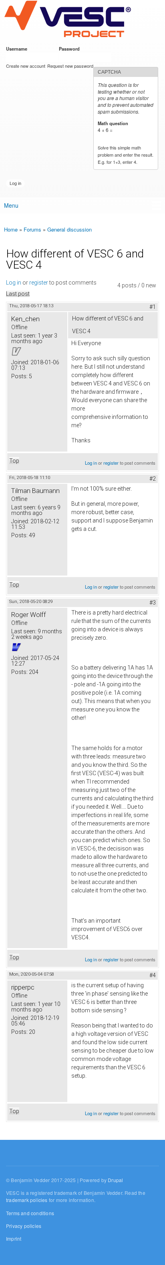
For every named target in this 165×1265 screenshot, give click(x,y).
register (38, 282)
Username (18, 48)
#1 (152, 307)
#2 (152, 478)
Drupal (115, 1180)
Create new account (25, 66)
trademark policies (27, 1199)
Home (11, 229)
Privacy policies (23, 1225)
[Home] (67, 19)
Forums (32, 229)
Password (70, 48)
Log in (13, 282)
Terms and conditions (30, 1213)
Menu (11, 205)
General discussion (69, 229)
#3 (152, 602)
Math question (114, 123)
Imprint (13, 1238)
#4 (152, 975)
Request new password (70, 66)
